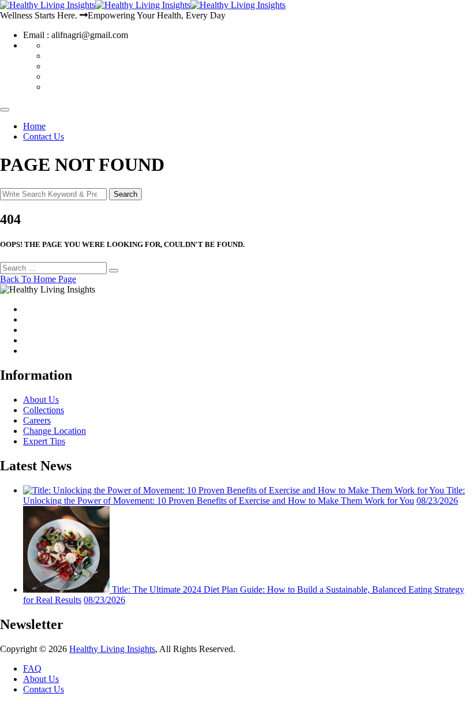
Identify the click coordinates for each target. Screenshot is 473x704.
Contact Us (43, 136)
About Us (41, 400)
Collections (43, 410)
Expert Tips (44, 441)
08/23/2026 (437, 500)
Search (125, 194)
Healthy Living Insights (112, 649)
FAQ (32, 668)
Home (34, 126)
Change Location (54, 431)
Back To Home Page (38, 279)
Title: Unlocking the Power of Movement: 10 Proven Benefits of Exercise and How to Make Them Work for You (244, 495)
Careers (37, 420)
